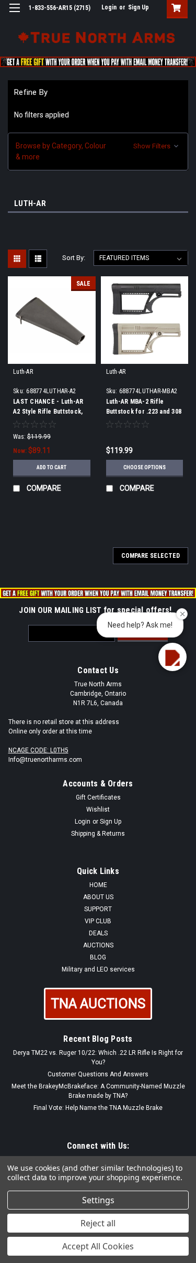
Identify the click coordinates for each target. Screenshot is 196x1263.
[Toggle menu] (14, 14)
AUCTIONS (98, 945)
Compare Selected (150, 555)
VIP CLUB (98, 921)
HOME (98, 885)
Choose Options (144, 467)
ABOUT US (98, 897)
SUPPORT (98, 909)
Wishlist (98, 809)
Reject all (98, 1223)
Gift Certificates (98, 797)
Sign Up (138, 7)
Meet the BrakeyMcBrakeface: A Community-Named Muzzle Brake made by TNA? (98, 1091)
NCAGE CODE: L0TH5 (38, 750)
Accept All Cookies (98, 1246)
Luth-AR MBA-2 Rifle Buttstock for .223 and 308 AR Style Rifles (144, 411)
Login (109, 7)
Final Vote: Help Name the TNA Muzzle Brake (98, 1107)
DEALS (98, 933)
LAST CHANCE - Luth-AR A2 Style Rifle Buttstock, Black (48, 411)
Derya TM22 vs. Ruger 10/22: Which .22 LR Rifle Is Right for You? (98, 1057)
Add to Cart (51, 467)
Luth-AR (23, 371)
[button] (98, 151)
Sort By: (73, 258)
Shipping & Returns (98, 833)
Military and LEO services (98, 969)
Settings (98, 1200)
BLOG (98, 957)
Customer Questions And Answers (98, 1074)
